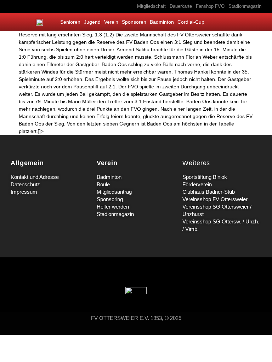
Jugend (92, 22)
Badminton (162, 22)
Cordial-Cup (190, 22)
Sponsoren (134, 22)
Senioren (70, 22)
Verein (111, 22)
